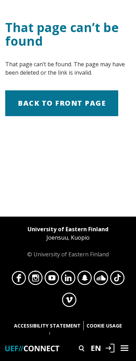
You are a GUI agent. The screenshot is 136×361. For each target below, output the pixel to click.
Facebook (19, 280)
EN (96, 348)
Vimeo (69, 302)
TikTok (117, 280)
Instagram (35, 280)
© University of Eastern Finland (68, 241)
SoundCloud (101, 280)
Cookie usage (104, 325)
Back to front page (62, 103)
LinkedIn (68, 280)
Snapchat (84, 280)
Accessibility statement (47, 325)
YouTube (52, 280)
